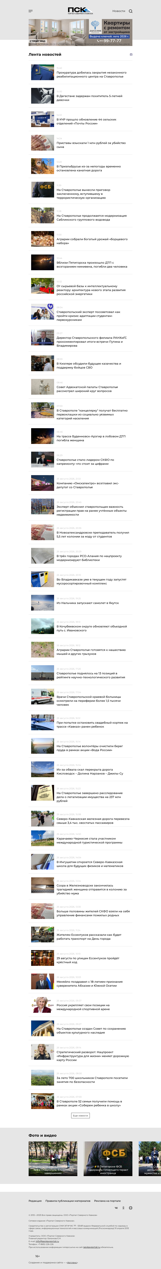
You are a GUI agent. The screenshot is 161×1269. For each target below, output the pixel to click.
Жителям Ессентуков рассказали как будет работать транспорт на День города (89, 936)
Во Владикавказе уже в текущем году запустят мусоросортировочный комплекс (91, 581)
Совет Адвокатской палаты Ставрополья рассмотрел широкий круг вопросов (87, 389)
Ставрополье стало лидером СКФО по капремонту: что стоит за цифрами (85, 462)
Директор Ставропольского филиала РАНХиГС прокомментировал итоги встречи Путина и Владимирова (92, 341)
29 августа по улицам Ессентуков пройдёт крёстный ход (88, 960)
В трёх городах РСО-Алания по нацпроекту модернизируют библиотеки (89, 558)
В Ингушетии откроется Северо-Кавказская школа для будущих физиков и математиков (90, 864)
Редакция (35, 1200)
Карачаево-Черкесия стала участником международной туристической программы (89, 840)
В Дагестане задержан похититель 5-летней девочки (89, 98)
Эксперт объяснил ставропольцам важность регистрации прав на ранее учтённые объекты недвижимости (92, 510)
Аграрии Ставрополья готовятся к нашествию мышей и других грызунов (91, 652)
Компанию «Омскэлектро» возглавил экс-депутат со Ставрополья (88, 485)
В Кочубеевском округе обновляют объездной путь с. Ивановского (92, 628)
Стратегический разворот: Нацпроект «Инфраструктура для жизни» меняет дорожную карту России (93, 1056)
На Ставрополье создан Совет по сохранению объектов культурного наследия (91, 1030)
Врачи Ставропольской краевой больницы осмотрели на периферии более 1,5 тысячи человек (89, 700)
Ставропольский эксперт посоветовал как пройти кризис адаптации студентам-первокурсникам (88, 316)
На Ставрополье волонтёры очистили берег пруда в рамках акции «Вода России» (90, 748)
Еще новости (80, 1115)
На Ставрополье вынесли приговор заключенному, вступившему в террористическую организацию (83, 194)
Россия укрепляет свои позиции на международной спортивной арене (83, 1007)
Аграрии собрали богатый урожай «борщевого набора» (92, 241)
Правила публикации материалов (67, 1200)
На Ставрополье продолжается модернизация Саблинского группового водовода (92, 217)
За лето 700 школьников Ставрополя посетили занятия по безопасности (92, 1080)
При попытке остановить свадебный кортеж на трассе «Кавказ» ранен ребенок (92, 724)
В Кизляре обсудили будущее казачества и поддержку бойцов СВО (89, 365)
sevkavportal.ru (91, 1247)
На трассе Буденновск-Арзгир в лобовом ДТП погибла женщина (91, 438)
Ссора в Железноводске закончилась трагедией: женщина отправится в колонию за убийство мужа (92, 889)
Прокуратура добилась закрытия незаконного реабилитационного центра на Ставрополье (92, 74)
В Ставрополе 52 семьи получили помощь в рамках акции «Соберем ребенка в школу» (89, 1103)
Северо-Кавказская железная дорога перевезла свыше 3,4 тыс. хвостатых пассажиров (93, 821)
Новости (118, 11)
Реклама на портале (107, 1200)
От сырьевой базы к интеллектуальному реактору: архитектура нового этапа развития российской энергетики (91, 290)
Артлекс (72, 1262)
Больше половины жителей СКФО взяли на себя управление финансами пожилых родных (93, 913)
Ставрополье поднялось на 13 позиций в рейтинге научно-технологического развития (91, 675)
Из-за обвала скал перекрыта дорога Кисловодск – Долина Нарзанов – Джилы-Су (90, 771)
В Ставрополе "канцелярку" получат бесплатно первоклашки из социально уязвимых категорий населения (92, 414)
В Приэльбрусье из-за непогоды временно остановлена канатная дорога (89, 168)
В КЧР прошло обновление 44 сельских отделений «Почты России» (86, 121)
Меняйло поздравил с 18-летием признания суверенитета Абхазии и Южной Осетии (90, 983)
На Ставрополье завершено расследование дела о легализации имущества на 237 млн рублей (90, 797)
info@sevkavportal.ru (47, 1241)
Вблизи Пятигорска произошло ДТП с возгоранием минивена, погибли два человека (92, 264)
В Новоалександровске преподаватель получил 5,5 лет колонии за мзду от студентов (93, 534)
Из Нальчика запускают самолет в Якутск (88, 603)
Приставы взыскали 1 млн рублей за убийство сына (91, 145)
